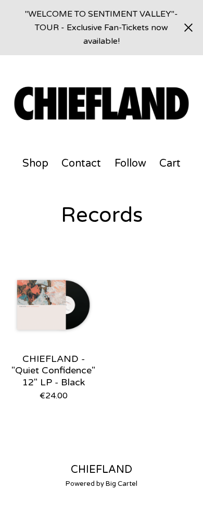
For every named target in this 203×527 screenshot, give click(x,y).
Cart (170, 163)
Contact (81, 163)
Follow (130, 163)
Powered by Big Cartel (101, 484)
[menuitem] (35, 164)
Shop (35, 163)
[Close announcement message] (188, 27)
